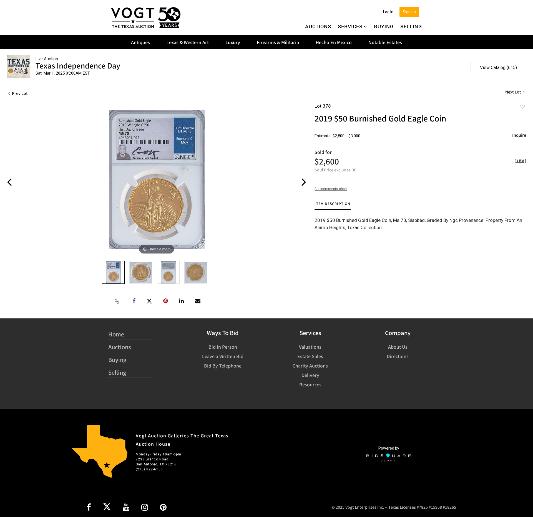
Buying (384, 26)
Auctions (318, 26)
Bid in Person (222, 346)
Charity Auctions (310, 365)
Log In (388, 12)
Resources (310, 384)
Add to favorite (522, 106)
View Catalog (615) (498, 67)
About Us (398, 346)
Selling (411, 26)
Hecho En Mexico (334, 42)
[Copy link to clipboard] (117, 301)
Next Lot (513, 92)
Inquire (519, 135)
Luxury (232, 42)
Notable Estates (385, 42)
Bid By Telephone (223, 365)
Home (116, 334)
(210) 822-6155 (149, 469)
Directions (398, 356)
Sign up (409, 12)
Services (350, 26)
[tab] (332, 206)
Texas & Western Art (188, 42)
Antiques (140, 42)
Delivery (310, 375)
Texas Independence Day (78, 65)
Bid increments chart (331, 189)
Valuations (310, 346)
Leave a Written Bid (222, 356)
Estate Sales (310, 356)
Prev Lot (19, 93)
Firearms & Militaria (278, 42)
